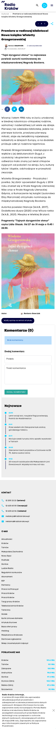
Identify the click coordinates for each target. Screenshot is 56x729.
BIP (3, 581)
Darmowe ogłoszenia (11, 639)
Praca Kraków (7, 593)
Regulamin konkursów (11, 573)
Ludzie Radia (7, 568)
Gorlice (4, 564)
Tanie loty (5, 610)
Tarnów (4, 548)
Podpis (10, 359)
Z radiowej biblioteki (34, 46)
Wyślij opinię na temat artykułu (18, 320)
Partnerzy (5, 585)
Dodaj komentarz (16, 392)
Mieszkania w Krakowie (12, 635)
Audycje (5, 14)
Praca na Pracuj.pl (9, 589)
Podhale (5, 560)
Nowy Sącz (6, 556)
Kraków (4, 543)
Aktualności (6, 539)
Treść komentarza (16, 368)
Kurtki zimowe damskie (12, 618)
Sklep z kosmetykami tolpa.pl (14, 643)
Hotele (4, 614)
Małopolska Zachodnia (12, 552)
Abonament (7, 577)
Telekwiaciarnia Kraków (12, 606)
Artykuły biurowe (9, 623)
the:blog (5, 631)
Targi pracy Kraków (10, 602)
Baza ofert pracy (9, 627)
